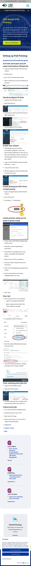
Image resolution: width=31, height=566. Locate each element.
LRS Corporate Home (11, 1)
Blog (5, 431)
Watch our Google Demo (11, 43)
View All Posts (11, 481)
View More (15, 535)
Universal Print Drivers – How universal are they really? (15, 477)
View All (10, 460)
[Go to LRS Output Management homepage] (16, 5)
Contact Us (7, 425)
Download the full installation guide (15, 60)
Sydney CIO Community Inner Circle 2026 (16, 497)
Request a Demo (9, 428)
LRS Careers (22, 1)
